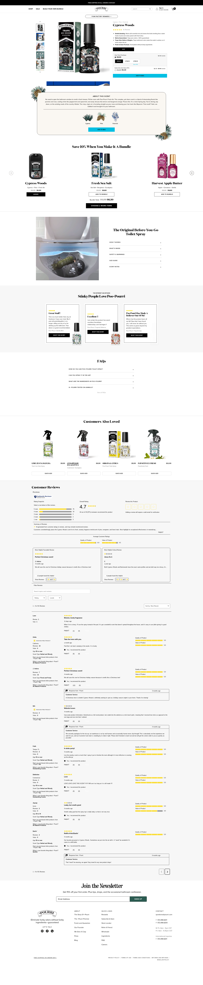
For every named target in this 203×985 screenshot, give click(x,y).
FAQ (103, 940)
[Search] (150, 8)
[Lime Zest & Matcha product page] (48, 445)
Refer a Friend (107, 927)
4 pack (135, 61)
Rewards (105, 914)
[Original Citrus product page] (119, 445)
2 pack (127, 61)
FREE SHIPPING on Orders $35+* (45, 958)
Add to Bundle (101, 194)
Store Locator (106, 923)
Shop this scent (59, 335)
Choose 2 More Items (101, 205)
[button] (101, 16)
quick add (48, 473)
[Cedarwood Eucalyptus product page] (83, 445)
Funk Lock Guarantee (82, 923)
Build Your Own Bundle (53, 9)
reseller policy (163, 959)
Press (76, 936)
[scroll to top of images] (40, 22)
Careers (104, 944)
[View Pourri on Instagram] (42, 931)
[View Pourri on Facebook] (47, 931)
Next (192, 173)
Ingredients (106, 936)
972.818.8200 (163, 922)
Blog (76, 940)
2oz (123, 49)
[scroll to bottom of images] (40, 72)
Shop (31, 9)
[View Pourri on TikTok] (52, 931)
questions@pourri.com (164, 914)
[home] (101, 9)
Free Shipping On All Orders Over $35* (101, 3)
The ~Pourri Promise (81, 919)
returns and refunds (160, 957)
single (119, 61)
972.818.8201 (162, 920)
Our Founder (79, 927)
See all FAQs (101, 392)
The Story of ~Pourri (81, 914)
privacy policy (113, 957)
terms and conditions (141, 957)
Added (35, 194)
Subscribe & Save (108, 919)
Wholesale (105, 931)
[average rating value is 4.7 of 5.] (118, 30)
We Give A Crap (80, 931)
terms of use (126, 957)
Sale (38, 9)
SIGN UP (138, 899)
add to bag (140, 76)
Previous (11, 173)
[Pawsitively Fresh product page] (154, 445)
